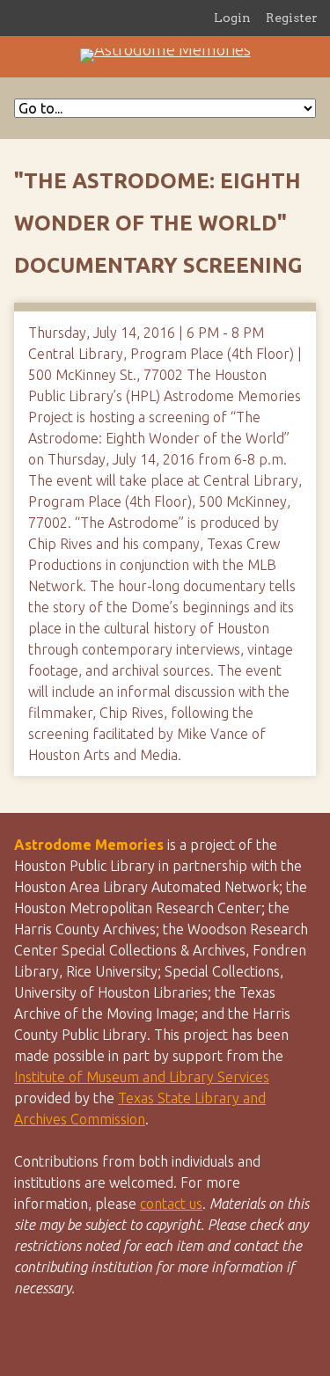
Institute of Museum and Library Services (141, 1077)
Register (292, 18)
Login (232, 18)
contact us (171, 1203)
